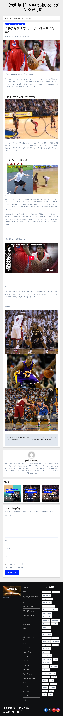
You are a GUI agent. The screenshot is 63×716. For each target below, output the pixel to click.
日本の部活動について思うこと (31, 638)
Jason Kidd (46, 620)
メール (7, 548)
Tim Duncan (55, 641)
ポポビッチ (45, 684)
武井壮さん (26, 691)
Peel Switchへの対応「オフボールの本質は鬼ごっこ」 (50, 496)
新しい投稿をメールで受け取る (15, 567)
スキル (55, 659)
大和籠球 (25, 592)
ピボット (54, 676)
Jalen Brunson (47, 613)
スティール (45, 666)
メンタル (25, 682)
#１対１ (19, 37)
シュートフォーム (47, 659)
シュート (25, 620)
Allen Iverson (46, 592)
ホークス (45, 680)
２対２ (50, 694)
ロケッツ (45, 687)
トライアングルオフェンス (49, 673)
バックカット (46, 676)
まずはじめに (27, 624)
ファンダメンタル (30, 489)
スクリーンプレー (47, 662)
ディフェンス (8, 24)
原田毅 (35, 461)
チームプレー (27, 665)
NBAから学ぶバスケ (19, 24)
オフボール (55, 645)
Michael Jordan (47, 634)
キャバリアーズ (46, 648)
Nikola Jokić (46, 638)
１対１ (44, 694)
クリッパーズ (46, 652)
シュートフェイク (47, 655)
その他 (25, 700)
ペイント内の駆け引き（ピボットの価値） (31, 496)
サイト (7, 556)
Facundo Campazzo (48, 606)
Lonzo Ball (54, 623)
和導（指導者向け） (29, 611)
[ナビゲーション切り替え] (4, 7)
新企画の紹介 (27, 695)
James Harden (47, 616)
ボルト (51, 680)
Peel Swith (55, 638)
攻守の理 (25, 602)
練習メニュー (27, 661)
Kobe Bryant (55, 620)
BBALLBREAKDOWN (29, 678)
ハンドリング (27, 633)
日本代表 (25, 587)
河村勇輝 (45, 691)
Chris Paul (56, 592)
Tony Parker (46, 645)
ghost (45, 609)
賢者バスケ (26, 628)
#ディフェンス (25, 37)
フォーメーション (28, 674)
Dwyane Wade (46, 602)
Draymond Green (47, 599)
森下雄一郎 (52, 687)
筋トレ (51, 691)
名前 (7, 540)
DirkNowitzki (46, 595)
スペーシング (10, 491)
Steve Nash (46, 641)
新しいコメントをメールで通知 (15, 564)
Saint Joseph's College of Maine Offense (31, 597)
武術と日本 (26, 669)
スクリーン (26, 643)
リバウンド (53, 684)
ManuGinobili (46, 630)
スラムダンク (46, 669)
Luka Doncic (46, 627)
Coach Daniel (27, 687)
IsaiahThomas (53, 609)
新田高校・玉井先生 (29, 615)
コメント (8, 515)
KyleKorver (46, 623)
